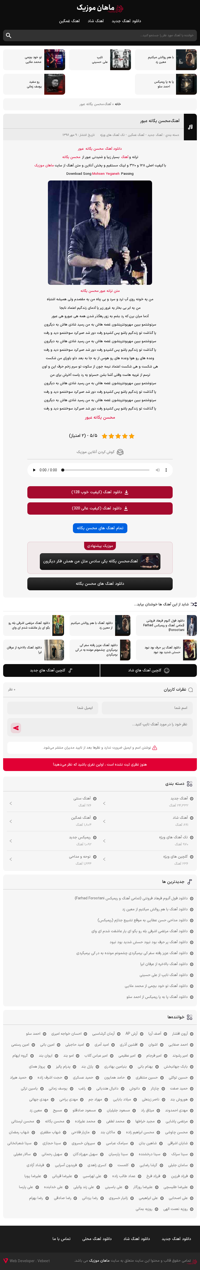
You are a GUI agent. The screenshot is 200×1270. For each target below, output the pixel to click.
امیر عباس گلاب (96, 1055)
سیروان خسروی (83, 1143)
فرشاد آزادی (35, 1165)
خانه (118, 104)
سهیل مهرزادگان (85, 1154)
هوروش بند (179, 1099)
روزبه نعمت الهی (175, 1209)
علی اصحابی (178, 1198)
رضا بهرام (36, 1198)
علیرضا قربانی (62, 1176)
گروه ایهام (20, 1055)
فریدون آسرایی (66, 1165)
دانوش (134, 1088)
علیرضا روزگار (143, 1187)
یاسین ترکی (29, 1088)
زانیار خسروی (118, 1198)
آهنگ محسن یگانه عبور (160, 121)
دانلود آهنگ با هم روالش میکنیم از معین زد (155, 909)
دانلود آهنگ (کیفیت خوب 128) (96, 492)
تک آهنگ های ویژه (112, 135)
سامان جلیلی (178, 1165)
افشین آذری (129, 1045)
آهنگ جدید (155, 135)
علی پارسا (26, 1187)
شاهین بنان (148, 1143)
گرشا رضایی (148, 1165)
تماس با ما (62, 1239)
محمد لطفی (115, 1121)
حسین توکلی (178, 1077)
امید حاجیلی (74, 1045)
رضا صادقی (62, 1198)
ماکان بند (108, 1132)
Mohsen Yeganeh (106, 174)
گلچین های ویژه (175, 856)
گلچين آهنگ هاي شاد (144, 670)
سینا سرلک (179, 1154)
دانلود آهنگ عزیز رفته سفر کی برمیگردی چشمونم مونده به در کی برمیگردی (132, 953)
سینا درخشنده (149, 1154)
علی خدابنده (53, 1187)
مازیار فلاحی (80, 1132)
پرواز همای (37, 1066)
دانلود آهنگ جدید (126, 21)
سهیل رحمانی (52, 1154)
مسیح (57, 1110)
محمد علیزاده (85, 1121)
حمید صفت (179, 1088)
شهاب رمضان (19, 1132)
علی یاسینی (113, 1187)
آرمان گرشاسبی (103, 1034)
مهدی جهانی (38, 1099)
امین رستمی (20, 1045)
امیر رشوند (180, 1055)
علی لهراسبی (92, 1176)
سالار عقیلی (22, 1154)
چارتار (155, 1088)
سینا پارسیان (118, 1154)
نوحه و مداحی (80, 856)
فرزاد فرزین (179, 1176)
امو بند (68, 1055)
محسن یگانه (94, 149)
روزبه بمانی (144, 1209)
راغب (82, 1088)
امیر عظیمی (126, 1055)
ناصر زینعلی (150, 1099)
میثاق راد (147, 1110)
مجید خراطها (145, 1121)
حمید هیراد (18, 1077)
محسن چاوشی (176, 1132)
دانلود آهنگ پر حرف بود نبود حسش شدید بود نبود (149, 942)
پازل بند (87, 1066)
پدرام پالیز (63, 1066)
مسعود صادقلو (84, 1110)
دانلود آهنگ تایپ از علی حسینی (164, 975)
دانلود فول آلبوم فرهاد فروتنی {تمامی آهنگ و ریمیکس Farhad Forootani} (131, 898)
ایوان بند (45, 1055)
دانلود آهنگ (113, 149)
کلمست (123, 1165)
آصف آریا (154, 1034)
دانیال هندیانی (107, 1088)
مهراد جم (95, 1099)
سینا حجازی (51, 1143)
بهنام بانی (145, 1066)
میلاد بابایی (122, 1099)
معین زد (35, 1110)
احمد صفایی (178, 1045)
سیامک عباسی (117, 1143)
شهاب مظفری (50, 1132)
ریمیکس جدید (80, 837)
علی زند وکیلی (83, 1187)
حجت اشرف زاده (50, 1077)
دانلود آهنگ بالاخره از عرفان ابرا (164, 964)
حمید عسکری (83, 1077)
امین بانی (47, 1045)
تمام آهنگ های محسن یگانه (100, 528)
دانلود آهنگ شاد (136, 1239)
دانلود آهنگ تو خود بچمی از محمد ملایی (156, 986)
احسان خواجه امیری (66, 1034)
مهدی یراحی (68, 1099)
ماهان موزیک (100, 8)
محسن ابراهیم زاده (140, 1132)
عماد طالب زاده (123, 1176)
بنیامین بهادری (115, 1066)
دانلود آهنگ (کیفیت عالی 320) (97, 508)
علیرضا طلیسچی (176, 1187)
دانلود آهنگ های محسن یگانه (100, 584)
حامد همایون (114, 1077)
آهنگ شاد (96, 21)
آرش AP (132, 1034)
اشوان (153, 1045)
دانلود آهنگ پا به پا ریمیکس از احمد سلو (157, 997)
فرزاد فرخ (153, 1176)
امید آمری (102, 1045)
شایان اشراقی (178, 1143)
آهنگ (124, 157)
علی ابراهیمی (148, 1198)
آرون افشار (180, 1034)
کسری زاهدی (97, 1165)
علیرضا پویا (32, 1176)
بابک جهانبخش (176, 1066)
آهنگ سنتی (82, 798)
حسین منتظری (147, 1077)
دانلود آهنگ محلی (97, 1239)
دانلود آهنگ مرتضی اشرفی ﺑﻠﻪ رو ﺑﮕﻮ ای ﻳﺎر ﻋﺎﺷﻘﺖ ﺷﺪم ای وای (139, 931)
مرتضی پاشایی (177, 1121)
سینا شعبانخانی (19, 1143)
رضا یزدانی (90, 1198)
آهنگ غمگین (69, 21)
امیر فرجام (153, 1055)
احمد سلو (33, 1034)
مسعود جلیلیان (118, 1110)
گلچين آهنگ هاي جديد (47, 670)
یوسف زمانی (58, 1088)
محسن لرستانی (22, 1121)
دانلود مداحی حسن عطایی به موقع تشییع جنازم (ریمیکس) (143, 920)
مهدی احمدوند (176, 1110)
